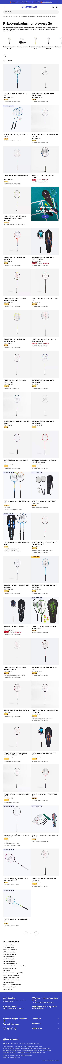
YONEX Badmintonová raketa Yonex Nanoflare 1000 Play (15, 299)
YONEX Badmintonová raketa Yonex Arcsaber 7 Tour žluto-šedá (15, 217)
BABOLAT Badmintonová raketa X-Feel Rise (44, 795)
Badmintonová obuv (9, 961)
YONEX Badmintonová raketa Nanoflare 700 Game (45, 711)
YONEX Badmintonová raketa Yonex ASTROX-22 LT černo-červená (15, 754)
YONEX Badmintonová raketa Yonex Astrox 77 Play (15, 381)
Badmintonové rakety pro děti (9, 47)
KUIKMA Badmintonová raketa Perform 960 (44, 754)
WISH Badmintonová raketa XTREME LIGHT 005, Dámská (16, 879)
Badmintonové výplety (9, 987)
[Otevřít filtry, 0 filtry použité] (5, 56)
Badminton (6, 970)
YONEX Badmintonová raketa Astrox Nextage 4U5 (44, 879)
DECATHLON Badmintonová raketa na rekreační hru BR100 (44, 461)
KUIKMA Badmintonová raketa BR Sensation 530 (43, 381)
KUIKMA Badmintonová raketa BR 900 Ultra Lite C (16, 586)
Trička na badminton (9, 952)
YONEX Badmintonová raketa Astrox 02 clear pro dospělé (45, 340)
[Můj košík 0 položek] (57, 7)
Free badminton (7, 989)
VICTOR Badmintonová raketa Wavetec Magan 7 (16, 422)
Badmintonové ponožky (10, 963)
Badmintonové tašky (9, 956)
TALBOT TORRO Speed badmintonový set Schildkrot (44, 627)
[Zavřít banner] (57, 2)
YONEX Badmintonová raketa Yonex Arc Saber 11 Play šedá (45, 543)
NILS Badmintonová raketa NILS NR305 (16, 835)
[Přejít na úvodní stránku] (29, 7)
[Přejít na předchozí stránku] (26, 933)
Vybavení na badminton (10, 949)
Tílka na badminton (8, 947)
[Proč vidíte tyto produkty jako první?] (4, 60)
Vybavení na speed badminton (12, 984)
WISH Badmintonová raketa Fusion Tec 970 (16, 920)
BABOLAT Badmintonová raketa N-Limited (43, 176)
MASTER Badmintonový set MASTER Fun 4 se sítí (45, 836)
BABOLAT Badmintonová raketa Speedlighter (14, 258)
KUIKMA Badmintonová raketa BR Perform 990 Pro (43, 258)
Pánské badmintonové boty (11, 977)
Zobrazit (45, 216)
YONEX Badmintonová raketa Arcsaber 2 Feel (16, 795)
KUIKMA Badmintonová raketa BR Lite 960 (16, 627)
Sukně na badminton (9, 959)
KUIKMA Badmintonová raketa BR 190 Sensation (44, 586)
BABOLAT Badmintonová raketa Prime (16, 710)
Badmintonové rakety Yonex (35, 47)
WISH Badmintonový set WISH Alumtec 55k (17, 502)
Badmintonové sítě (8, 982)
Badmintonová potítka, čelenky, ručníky (14, 966)
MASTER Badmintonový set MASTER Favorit (15, 135)
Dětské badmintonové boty (11, 975)
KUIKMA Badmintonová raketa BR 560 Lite (16, 176)
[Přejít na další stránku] (36, 933)
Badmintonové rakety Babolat (48, 47)
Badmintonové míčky (9, 945)
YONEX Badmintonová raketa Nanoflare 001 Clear (45, 135)
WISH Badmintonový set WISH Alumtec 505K (17, 543)
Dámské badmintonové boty (11, 980)
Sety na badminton (22, 46)
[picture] (17, 77)
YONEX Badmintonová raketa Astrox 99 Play (45, 299)
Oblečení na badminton (10, 968)
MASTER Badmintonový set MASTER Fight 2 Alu (43, 502)
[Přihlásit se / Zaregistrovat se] (53, 7)
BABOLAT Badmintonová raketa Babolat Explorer (14, 340)
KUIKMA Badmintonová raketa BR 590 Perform (44, 668)
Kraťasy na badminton (9, 954)
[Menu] (5, 7)
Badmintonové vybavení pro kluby (13, 973)
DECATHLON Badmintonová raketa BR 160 (16, 94)
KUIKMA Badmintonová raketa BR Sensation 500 (43, 94)
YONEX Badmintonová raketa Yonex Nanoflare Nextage (15, 668)
